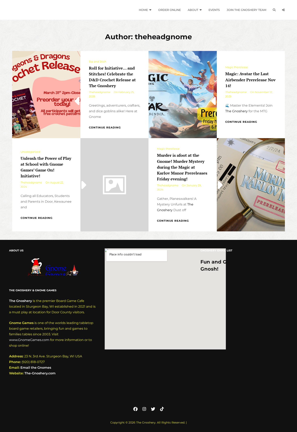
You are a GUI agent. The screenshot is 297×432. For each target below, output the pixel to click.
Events (214, 10)
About (193, 10)
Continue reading (105, 127)
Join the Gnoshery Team (246, 10)
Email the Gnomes (35, 368)
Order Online (169, 10)
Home (143, 10)
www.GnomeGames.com (29, 340)
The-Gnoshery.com (40, 373)
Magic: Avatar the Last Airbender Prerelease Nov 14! (250, 79)
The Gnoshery (236, 111)
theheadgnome (99, 92)
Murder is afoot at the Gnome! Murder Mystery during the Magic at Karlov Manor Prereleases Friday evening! (182, 167)
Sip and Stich (97, 61)
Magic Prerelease (236, 67)
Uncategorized (30, 151)
